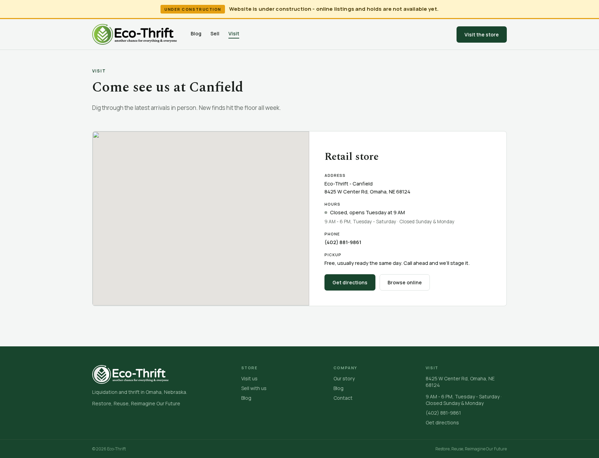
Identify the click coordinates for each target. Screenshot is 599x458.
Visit (233, 33)
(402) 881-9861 (342, 242)
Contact (343, 398)
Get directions (349, 282)
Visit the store (482, 34)
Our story (344, 378)
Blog (196, 33)
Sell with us (254, 388)
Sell (214, 33)
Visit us (249, 378)
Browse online (405, 282)
